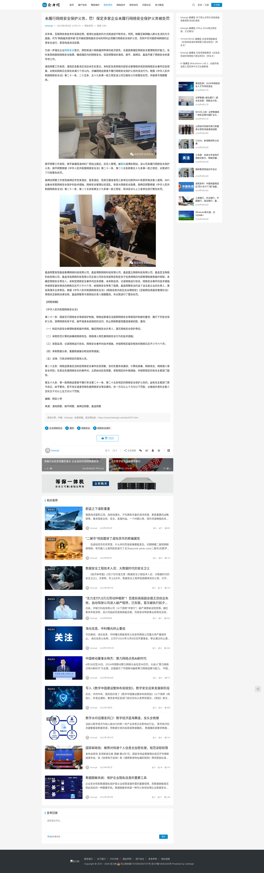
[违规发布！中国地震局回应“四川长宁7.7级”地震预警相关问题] (186, 187)
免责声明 (152, 859)
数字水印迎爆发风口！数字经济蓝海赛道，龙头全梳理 (122, 718)
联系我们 (88, 859)
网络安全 (69, 50)
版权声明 (127, 859)
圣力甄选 (159, 5)
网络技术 (121, 5)
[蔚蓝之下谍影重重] (63, 518)
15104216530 (187, 39)
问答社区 (146, 5)
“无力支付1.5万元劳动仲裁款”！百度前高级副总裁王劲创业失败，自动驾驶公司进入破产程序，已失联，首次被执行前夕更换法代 (127, 601)
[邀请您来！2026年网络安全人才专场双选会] (186, 86)
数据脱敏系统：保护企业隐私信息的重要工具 (116, 778)
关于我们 (101, 859)
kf (181, 63)
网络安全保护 (103, 428)
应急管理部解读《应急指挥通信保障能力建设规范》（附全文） (199, 42)
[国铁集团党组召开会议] (186, 172)
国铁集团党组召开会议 (206, 169)
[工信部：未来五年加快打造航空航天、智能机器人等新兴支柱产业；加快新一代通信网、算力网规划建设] (186, 158)
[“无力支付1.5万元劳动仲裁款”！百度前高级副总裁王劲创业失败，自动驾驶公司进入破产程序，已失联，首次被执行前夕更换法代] (63, 608)
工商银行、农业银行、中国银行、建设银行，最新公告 (207, 201)
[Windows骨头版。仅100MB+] (186, 215)
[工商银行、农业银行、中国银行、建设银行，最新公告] (186, 201)
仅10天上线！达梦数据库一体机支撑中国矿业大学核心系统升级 (207, 115)
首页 (72, 5)
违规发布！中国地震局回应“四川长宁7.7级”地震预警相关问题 (207, 186)
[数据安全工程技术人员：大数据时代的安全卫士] (63, 578)
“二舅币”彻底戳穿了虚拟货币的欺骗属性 (113, 538)
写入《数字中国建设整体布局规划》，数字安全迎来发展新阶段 (128, 688)
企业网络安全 (55, 428)
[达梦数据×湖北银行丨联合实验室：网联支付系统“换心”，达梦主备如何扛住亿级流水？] (186, 101)
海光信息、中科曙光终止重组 (105, 629)
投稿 (218, 5)
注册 (207, 5)
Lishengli (189, 863)
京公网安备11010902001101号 (136, 863)
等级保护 (95, 5)
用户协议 (140, 859)
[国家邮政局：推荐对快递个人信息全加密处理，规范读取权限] (63, 757)
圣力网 (113, 863)
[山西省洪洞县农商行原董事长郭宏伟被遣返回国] (186, 129)
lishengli (49, 25)
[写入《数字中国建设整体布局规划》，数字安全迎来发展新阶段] (63, 698)
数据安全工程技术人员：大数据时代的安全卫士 (118, 568)
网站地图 (165, 859)
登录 (200, 5)
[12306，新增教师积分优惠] (186, 144)
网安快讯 (133, 5)
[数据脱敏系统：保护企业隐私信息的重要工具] (63, 787)
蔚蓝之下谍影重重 (98, 509)
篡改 (123, 163)
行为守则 (114, 859)
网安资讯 (108, 5)
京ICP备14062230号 (161, 863)
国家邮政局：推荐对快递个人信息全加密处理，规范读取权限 (127, 748)
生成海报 (131, 450)
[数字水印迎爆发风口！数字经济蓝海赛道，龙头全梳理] (63, 727)
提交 (163, 836)
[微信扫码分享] (140, 450)
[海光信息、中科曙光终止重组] (63, 638)
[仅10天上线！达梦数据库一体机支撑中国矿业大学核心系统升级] (186, 115)
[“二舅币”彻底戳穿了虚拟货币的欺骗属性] (63, 548)
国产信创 (82, 5)
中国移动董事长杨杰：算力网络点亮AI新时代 (116, 658)
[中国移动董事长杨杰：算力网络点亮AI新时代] (63, 668)
